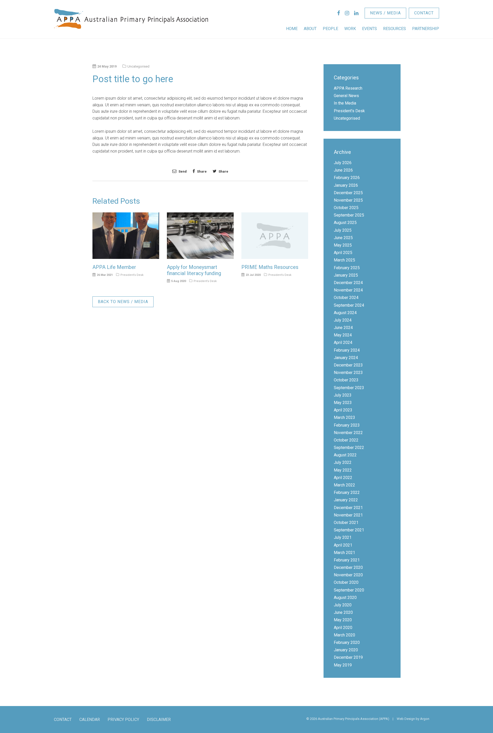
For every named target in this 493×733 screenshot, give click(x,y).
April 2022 (343, 477)
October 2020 (346, 582)
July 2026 (343, 162)
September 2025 (349, 215)
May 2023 (343, 402)
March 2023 (344, 417)
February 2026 (347, 177)
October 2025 (346, 207)
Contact (424, 13)
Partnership (425, 28)
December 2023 (348, 365)
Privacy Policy (123, 719)
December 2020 (348, 567)
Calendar (89, 719)
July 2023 (343, 395)
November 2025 (348, 200)
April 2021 (343, 545)
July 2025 (343, 230)
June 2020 (343, 612)
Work (350, 28)
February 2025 (347, 267)
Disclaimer (159, 719)
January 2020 (346, 649)
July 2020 (343, 605)
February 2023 (347, 425)
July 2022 (343, 462)
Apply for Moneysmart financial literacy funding (194, 270)
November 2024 (348, 290)
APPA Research (348, 88)
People (330, 28)
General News (346, 95)
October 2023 (346, 380)
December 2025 (348, 192)
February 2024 (347, 350)
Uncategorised (347, 118)
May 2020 (343, 619)
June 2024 (343, 327)
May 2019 (343, 665)
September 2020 (349, 590)
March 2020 (344, 635)
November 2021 (348, 515)
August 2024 (345, 312)
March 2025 (344, 260)
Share (201, 171)
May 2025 (343, 245)
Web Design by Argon (413, 719)
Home (292, 28)
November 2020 (348, 574)
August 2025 (345, 222)
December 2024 (348, 282)
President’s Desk (132, 275)
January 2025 (346, 275)
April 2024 (343, 342)
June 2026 (343, 170)
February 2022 (347, 492)
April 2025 (343, 252)
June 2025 (343, 237)
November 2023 (348, 372)
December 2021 (348, 507)
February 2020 (347, 642)
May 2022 (343, 470)
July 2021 (343, 537)
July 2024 (343, 320)
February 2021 (347, 560)
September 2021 (349, 530)
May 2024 (343, 335)
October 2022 (346, 440)
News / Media (385, 13)
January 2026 (346, 185)
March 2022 (344, 485)
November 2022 (348, 432)
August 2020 (345, 597)
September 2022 (349, 447)
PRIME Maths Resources (269, 267)
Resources (394, 28)
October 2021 (346, 522)
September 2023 (349, 387)
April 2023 (343, 410)
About (310, 28)
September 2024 (349, 305)
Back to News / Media (123, 301)
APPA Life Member (114, 267)
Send (182, 171)
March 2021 (344, 552)
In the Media (345, 103)
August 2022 (345, 455)
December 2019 (348, 657)
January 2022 (346, 499)
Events (369, 28)
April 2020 (343, 627)
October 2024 (346, 297)
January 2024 (346, 357)
